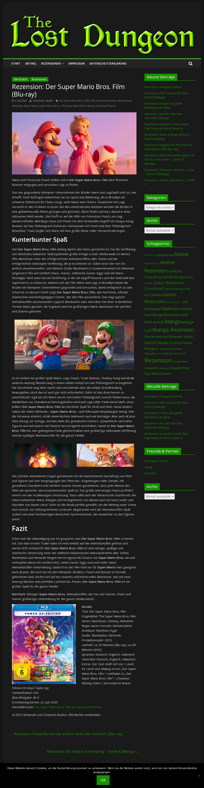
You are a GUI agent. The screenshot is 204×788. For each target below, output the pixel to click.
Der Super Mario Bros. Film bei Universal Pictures (68, 707)
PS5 (183, 353)
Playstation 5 (152, 353)
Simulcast (164, 368)
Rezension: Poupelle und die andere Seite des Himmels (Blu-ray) (65, 733)
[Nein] (199, 776)
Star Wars (152, 373)
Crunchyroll (153, 288)
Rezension (158, 360)
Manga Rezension (173, 329)
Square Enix (179, 367)
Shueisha (151, 368)
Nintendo (17, 106)
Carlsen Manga (173, 277)
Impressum (77, 63)
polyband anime (170, 353)
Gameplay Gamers (156, 461)
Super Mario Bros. (49, 106)
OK (103, 780)
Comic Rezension (168, 282)
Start (16, 63)
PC (157, 348)
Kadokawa (152, 308)
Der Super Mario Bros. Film (74, 100)
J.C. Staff (182, 302)
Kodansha (172, 314)
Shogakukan (180, 361)
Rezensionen (51, 63)
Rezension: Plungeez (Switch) (163, 87)
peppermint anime (171, 348)
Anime (181, 254)
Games (156, 294)
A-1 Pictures (150, 255)
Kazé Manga (153, 314)
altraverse (165, 255)
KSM (184, 314)
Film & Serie (20, 79)
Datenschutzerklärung (108, 63)
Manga (172, 321)
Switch (166, 373)
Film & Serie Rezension (103, 100)
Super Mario (31, 106)
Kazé (166, 308)
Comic (189, 277)
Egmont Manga (173, 289)
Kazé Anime (181, 308)
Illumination (124, 100)
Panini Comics (169, 342)
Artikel (30, 63)
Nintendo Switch (180, 336)
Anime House (151, 263)
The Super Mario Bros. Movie (77, 106)
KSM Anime (154, 322)
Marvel (149, 336)
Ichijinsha (171, 302)
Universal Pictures (105, 106)
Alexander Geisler (43, 100)
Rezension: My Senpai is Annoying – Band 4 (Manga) (93, 751)
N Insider (150, 473)
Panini (150, 342)
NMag (148, 467)
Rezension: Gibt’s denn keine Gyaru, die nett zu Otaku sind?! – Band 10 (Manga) (169, 159)
